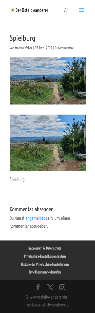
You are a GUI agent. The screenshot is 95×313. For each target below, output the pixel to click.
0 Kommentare (64, 48)
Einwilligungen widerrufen (45, 272)
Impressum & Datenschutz (44, 248)
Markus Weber (23, 48)
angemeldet (35, 218)
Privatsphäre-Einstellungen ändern (45, 256)
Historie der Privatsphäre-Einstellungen (45, 264)
